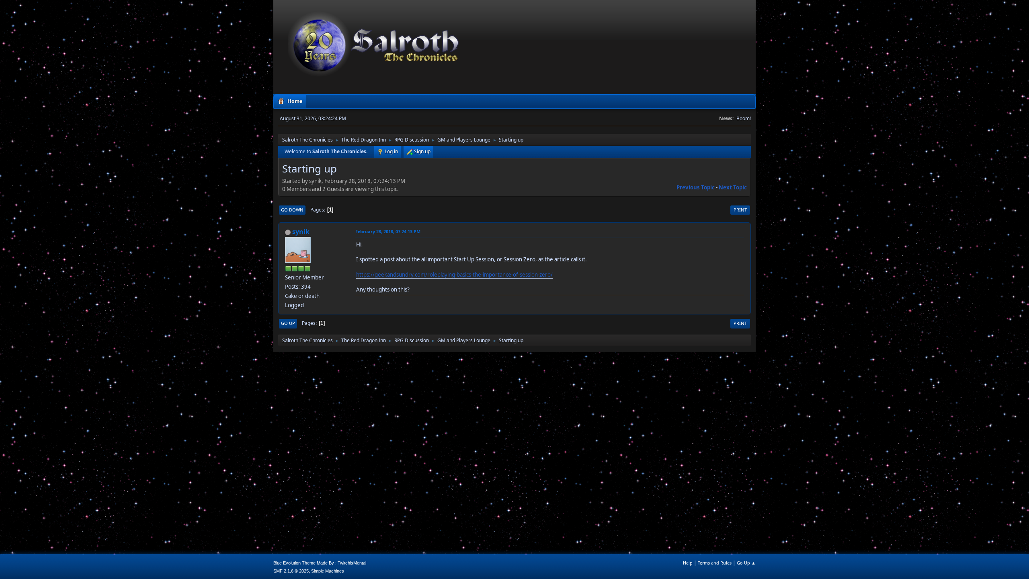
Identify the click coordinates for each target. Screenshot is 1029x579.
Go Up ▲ (746, 563)
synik (301, 231)
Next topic (733, 187)
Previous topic (695, 187)
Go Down (292, 210)
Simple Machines (327, 571)
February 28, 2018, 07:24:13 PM (387, 231)
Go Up (288, 323)
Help (688, 563)
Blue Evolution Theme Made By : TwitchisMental (319, 563)
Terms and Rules (715, 563)
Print (740, 210)
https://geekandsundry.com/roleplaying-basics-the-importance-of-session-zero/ (454, 274)
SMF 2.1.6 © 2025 (291, 571)
